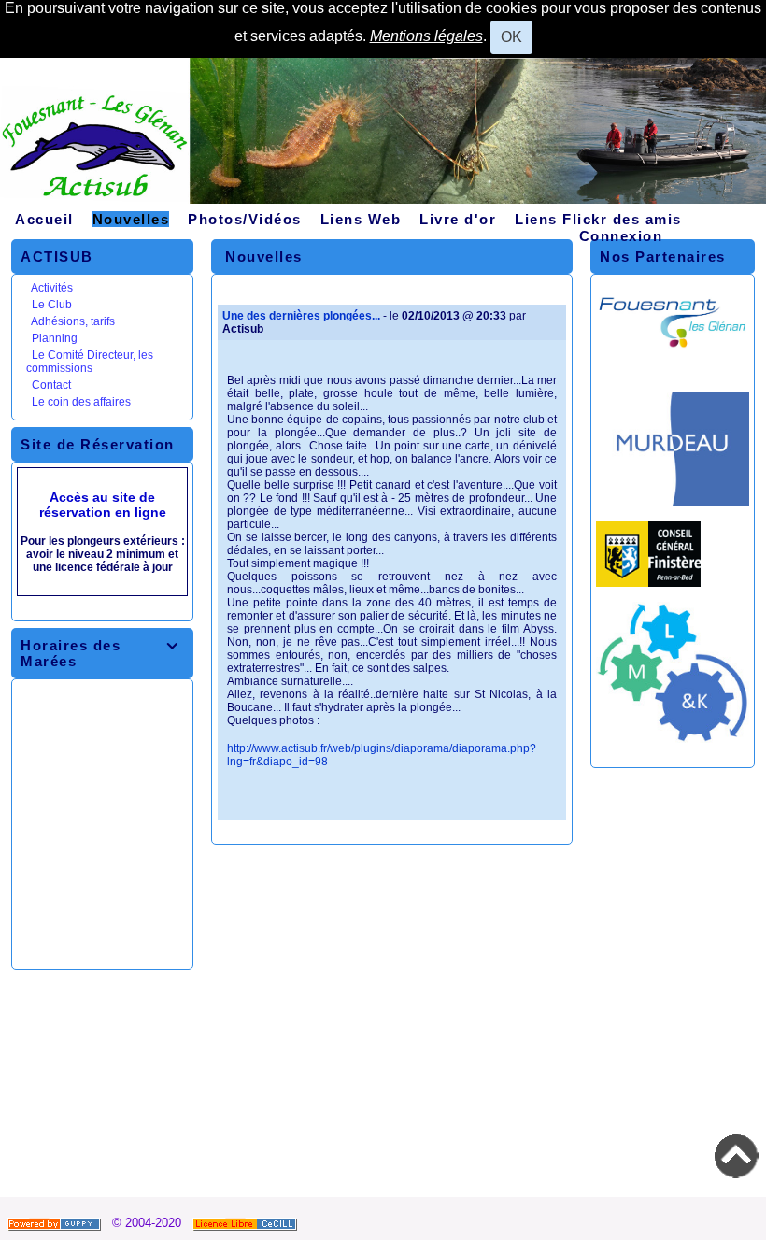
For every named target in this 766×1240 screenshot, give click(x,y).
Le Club (52, 304)
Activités (52, 287)
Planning (55, 338)
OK (511, 37)
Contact (51, 385)
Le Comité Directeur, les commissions (89, 362)
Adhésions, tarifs (73, 321)
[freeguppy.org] (56, 1223)
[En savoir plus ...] (246, 1223)
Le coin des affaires (81, 401)
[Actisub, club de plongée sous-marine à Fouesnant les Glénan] (383, 138)
